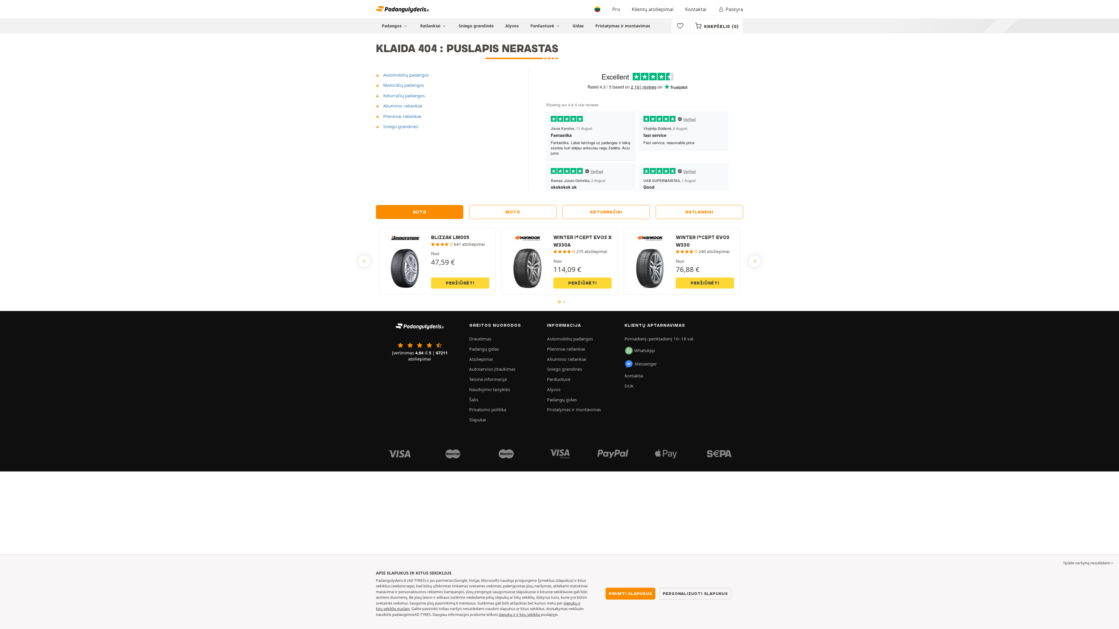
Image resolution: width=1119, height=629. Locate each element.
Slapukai (477, 420)
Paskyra (734, 9)
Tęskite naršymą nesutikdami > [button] (1088, 563)
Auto (420, 212)
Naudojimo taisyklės (489, 389)
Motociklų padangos (403, 85)
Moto (512, 212)
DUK (629, 386)
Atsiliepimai (481, 359)
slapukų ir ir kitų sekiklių (519, 614)
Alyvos (512, 26)
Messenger (646, 364)
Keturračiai (606, 212)
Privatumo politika (487, 409)
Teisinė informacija (488, 379)
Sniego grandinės (476, 26)
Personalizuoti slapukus (695, 593)
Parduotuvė (542, 26)
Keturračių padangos (403, 95)
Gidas (578, 26)
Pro (616, 9)
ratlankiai (699, 212)
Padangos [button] (392, 26)
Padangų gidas (484, 349)
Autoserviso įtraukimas (492, 369)
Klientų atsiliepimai (652, 9)
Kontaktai (695, 9)
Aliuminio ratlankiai (402, 106)
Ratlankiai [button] (430, 26)
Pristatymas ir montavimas (622, 26)
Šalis (473, 399)
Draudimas (480, 339)
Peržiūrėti (460, 283)
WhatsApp (644, 350)
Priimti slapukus (630, 593)
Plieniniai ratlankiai (401, 116)
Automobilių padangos (405, 75)
